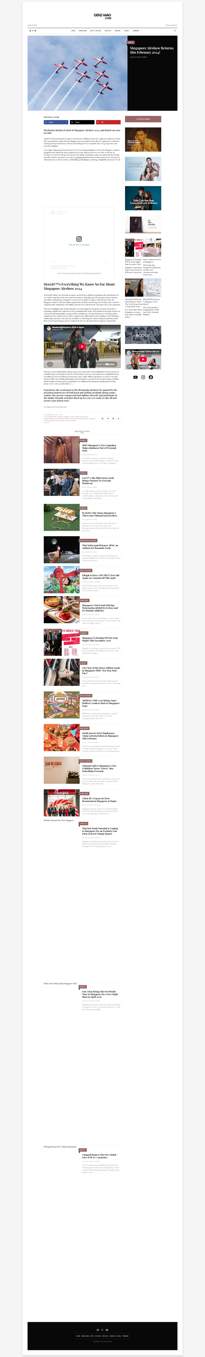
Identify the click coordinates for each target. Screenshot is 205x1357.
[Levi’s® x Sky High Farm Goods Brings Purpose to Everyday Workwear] (62, 482)
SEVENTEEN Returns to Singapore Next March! (151, 301)
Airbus (72, 416)
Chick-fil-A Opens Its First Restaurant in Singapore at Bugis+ (99, 799)
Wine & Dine (83, 30)
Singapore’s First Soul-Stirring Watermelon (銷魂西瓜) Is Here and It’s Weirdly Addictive (100, 608)
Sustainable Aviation (71, 420)
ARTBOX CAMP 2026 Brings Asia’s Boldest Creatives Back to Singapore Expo (101, 703)
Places (126, 30)
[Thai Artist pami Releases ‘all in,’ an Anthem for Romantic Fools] (62, 550)
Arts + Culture (95, 30)
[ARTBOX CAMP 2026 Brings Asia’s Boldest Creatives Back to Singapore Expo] (62, 705)
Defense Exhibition (64, 418)
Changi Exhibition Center (51, 418)
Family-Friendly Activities (78, 418)
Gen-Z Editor (143, 57)
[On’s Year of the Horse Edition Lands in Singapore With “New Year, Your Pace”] (62, 672)
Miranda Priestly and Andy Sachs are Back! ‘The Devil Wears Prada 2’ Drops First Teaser (134, 303)
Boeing (86, 416)
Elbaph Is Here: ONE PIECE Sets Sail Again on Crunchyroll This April (100, 576)
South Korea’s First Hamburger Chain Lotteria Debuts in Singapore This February (100, 736)
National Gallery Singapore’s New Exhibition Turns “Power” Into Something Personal (99, 768)
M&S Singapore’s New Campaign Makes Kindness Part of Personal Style (99, 448)
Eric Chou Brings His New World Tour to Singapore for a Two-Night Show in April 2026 (100, 994)
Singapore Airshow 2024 (57, 420)
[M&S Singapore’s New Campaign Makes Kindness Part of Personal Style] (62, 449)
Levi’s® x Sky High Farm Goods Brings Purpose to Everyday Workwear (98, 480)
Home (73, 30)
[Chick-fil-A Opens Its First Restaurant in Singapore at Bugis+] (62, 803)
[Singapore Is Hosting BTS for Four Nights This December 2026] (62, 642)
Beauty (82, 1150)
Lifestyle (108, 30)
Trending (136, 30)
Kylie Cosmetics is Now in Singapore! (152, 261)
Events (130, 42)
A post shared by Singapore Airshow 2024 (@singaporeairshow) (79, 273)
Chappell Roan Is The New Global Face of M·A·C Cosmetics (99, 1156)
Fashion (117, 30)
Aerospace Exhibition (63, 416)
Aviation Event (79, 416)
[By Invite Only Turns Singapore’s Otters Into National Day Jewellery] (62, 517)
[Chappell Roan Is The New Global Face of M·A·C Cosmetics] (62, 1226)
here (71, 384)
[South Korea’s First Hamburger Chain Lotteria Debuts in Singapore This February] (62, 737)
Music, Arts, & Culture (88, 540)
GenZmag (46, 420)
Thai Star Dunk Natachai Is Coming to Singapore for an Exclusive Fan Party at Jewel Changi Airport (100, 831)
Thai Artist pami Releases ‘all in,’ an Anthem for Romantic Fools (100, 546)
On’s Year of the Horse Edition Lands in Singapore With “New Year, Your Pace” (101, 670)
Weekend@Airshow (61, 407)
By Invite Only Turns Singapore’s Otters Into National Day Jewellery (99, 514)
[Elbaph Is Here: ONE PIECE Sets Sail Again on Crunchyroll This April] (62, 579)
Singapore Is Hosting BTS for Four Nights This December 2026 (100, 639)
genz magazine (90, 418)
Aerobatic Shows (52, 416)
